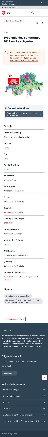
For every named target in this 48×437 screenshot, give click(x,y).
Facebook (9, 361)
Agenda (6, 402)
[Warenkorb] (38, 13)
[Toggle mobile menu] (44, 13)
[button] (44, 377)
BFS (8, 13)
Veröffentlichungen (11, 389)
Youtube (32, 361)
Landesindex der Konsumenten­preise (18, 415)
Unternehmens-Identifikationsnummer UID (21, 421)
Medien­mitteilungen (11, 396)
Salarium (6, 408)
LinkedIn (8, 366)
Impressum (13, 434)
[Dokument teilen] (42, 23)
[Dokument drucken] (37, 23)
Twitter (21, 361)
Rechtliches (5, 434)
